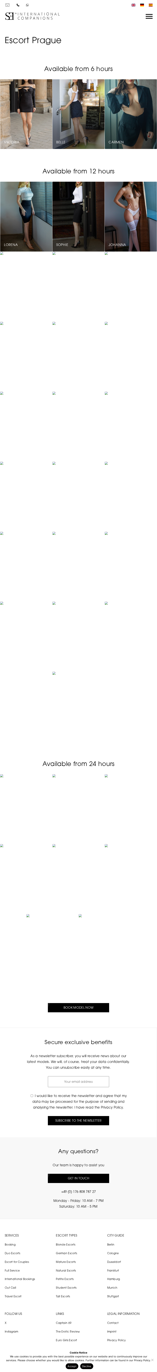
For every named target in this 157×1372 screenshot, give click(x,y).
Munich (112, 1287)
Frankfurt (113, 1270)
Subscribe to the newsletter (78, 1120)
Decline (86, 1366)
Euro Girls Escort (66, 1340)
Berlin (110, 1244)
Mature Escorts (66, 1261)
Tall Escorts (63, 1296)
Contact (113, 1322)
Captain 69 (63, 1322)
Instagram (11, 1331)
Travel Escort (13, 1296)
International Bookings (20, 1279)
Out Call (10, 1287)
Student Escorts (66, 1287)
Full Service (12, 1270)
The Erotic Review (68, 1331)
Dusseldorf (114, 1261)
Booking (10, 1244)
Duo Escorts (12, 1253)
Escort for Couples (17, 1261)
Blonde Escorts (65, 1244)
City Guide (115, 1235)
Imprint (112, 1331)
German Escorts (66, 1253)
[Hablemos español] (150, 5)
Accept (72, 1366)
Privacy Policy (112, 1107)
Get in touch (78, 1178)
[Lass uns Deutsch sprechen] (141, 5)
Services (12, 1235)
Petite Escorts (65, 1279)
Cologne (113, 1253)
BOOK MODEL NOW (78, 1007)
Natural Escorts (66, 1270)
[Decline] (152, 1360)
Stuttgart (113, 1296)
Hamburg (113, 1279)
